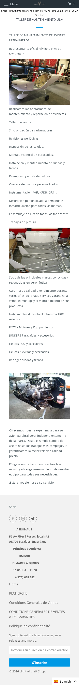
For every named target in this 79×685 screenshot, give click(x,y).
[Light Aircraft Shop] (39, 4)
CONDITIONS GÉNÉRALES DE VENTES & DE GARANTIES (37, 614)
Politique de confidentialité (29, 626)
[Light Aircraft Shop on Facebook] (13, 518)
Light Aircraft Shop (32, 671)
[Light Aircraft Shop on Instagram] (24, 518)
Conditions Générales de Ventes (33, 602)
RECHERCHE (18, 593)
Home (13, 584)
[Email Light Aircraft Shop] (33, 518)
